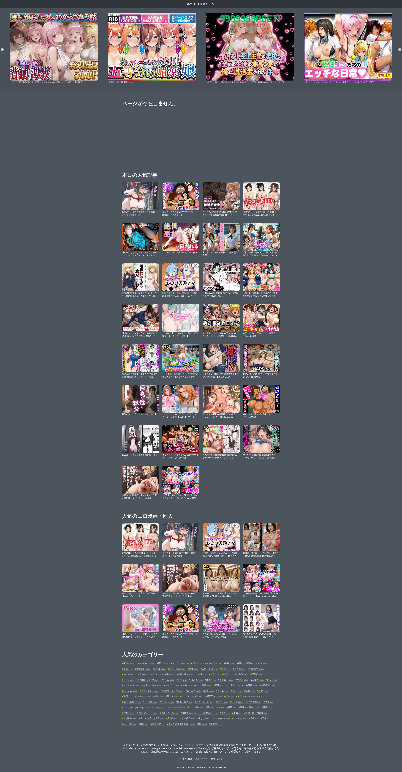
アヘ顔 (240, 669)
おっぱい (147, 663)
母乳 (225, 713)
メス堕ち (150, 702)
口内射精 (250, 685)
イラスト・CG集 (163, 674)
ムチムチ (194, 691)
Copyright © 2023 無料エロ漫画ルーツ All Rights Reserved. (201, 767)
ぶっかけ (213, 663)
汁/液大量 (254, 702)
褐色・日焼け (132, 702)
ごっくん (239, 718)
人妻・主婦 (210, 669)
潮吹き (242, 680)
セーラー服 (177, 707)
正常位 (257, 674)
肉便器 (258, 680)
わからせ (159, 707)
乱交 (272, 680)
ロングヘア (222, 718)
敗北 (202, 724)
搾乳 (269, 702)
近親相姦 (129, 718)
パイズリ (195, 663)
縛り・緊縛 (203, 685)
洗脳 (250, 691)
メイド (222, 702)
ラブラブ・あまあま (190, 680)
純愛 (267, 707)
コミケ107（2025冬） (136, 707)
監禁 (209, 691)
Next (399, 49)
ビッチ (129, 680)
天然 (266, 718)
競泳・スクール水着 (227, 685)
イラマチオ (131, 685)
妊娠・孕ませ (187, 674)
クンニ (223, 691)
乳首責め (237, 702)
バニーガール (169, 713)
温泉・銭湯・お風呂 (152, 718)
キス (262, 696)
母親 (144, 724)
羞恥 (187, 685)
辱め (128, 669)
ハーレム (130, 691)
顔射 (229, 696)
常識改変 (158, 724)
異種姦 (172, 718)
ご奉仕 (128, 713)
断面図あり (214, 696)
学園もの (143, 669)
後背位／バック (149, 680)
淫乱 (254, 718)
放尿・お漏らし (249, 707)
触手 (232, 707)
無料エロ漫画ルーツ (201, 4)
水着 (211, 680)
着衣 (215, 674)
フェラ (178, 663)
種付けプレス (246, 696)
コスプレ (172, 685)
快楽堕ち (256, 669)
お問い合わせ (216, 759)
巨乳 (163, 663)
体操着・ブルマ (173, 691)
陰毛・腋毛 (184, 702)
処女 (193, 669)
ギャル (168, 680)
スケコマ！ (204, 759)
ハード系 (129, 724)
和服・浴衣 (195, 707)
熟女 (228, 674)
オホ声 (215, 724)
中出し (129, 663)
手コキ (172, 696)
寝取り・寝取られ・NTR (252, 663)
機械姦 (187, 713)
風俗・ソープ (215, 707)
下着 (238, 713)
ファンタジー (150, 691)
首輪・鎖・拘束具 (256, 713)
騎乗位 (242, 674)
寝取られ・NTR (147, 713)
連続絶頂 (268, 685)
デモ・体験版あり (207, 713)
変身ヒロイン (204, 702)
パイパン (167, 702)
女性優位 (188, 718)
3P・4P (129, 674)
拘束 (226, 669)
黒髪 (263, 691)
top (181, 759)
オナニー (226, 680)
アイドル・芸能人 (192, 696)
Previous (2, 49)
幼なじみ (204, 718)
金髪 (158, 696)
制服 (229, 663)
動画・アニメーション (136, 696)
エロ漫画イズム (191, 759)
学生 (144, 674)
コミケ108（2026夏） (181, 724)
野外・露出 (177, 669)
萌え (237, 691)
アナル (160, 669)
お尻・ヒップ (152, 685)
